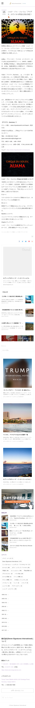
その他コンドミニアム (21, 580)
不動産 (5, 570)
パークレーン (6, 583)
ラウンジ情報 (7, 580)
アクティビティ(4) (24, 232)
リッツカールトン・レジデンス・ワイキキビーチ (16, 564)
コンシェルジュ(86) (5, 232)
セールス (6, 567)
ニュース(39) (17, 232)
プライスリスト (7, 573)
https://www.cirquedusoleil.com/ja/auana (18, 150)
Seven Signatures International (12, 561)
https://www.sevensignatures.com (11, 670)
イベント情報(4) (12, 232)
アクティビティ (17, 586)
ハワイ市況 (19, 573)
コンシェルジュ (16, 570)
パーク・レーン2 (7, 558)
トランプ (24, 583)
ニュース (6, 586)
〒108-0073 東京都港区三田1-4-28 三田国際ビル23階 (17, 664)
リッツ (16, 583)
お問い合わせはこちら (17, 690)
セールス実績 (6, 576)
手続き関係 (28, 570)
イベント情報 (18, 576)
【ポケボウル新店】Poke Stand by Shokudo (21, 545)
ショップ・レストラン (9, 589)
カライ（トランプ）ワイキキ (21, 567)
